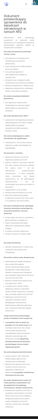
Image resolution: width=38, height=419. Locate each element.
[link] (35, 2)
